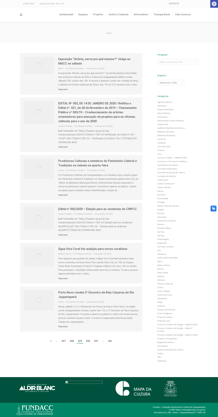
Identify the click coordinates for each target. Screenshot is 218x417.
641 (110, 341)
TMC (159, 357)
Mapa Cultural (163, 265)
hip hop (160, 231)
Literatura (161, 254)
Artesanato (162, 117)
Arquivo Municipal (165, 109)
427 (64, 341)
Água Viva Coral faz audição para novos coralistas (92, 249)
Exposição (162, 217)
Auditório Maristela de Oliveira (171, 128)
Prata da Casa (163, 320)
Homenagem (163, 239)
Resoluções (162, 346)
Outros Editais (163, 291)
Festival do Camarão (166, 220)
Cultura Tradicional (165, 183)
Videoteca (161, 360)
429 (80, 341)
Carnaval (161, 139)
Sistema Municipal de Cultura (170, 349)
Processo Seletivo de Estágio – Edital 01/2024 (177, 335)
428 (72, 341)
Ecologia (161, 202)
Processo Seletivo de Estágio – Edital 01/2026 (177, 324)
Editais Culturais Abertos (168, 205)
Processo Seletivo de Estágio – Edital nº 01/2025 (174, 329)
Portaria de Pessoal (166, 309)
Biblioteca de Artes (165, 131)
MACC (61, 68)
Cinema (160, 150)
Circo (159, 154)
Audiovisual (162, 124)
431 (96, 341)
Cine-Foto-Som (163, 146)
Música (61, 254)
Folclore (160, 224)
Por (75, 68)
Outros (61, 170)
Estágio (160, 209)
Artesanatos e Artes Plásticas (170, 120)
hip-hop (160, 235)
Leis (159, 250)
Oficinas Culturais (165, 283)
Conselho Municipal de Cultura (171, 172)
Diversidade (162, 198)
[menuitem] (66, 14)
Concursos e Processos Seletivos (172, 161)
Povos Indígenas (164, 313)
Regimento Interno (165, 342)
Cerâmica (161, 142)
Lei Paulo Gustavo (165, 246)
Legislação (162, 243)
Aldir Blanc (162, 105)
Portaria (161, 306)
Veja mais (63, 89)
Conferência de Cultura (167, 165)
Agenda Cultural (164, 102)
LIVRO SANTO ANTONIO (167, 257)
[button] (214, 4)
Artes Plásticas (164, 113)
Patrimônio (162, 298)
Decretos (161, 194)
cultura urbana (164, 187)
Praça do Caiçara (165, 317)
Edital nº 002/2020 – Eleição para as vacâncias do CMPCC (97, 209)
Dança (160, 191)
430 (88, 341)
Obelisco (161, 280)
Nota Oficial (162, 272)
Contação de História (166, 176)
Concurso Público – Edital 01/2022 (172, 157)
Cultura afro (162, 180)
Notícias (160, 276)
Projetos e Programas (167, 338)
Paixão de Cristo (164, 294)
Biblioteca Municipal (166, 135)
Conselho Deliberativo (167, 168)
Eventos (161, 213)
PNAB (159, 302)
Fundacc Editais (65, 126)
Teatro (160, 353)
